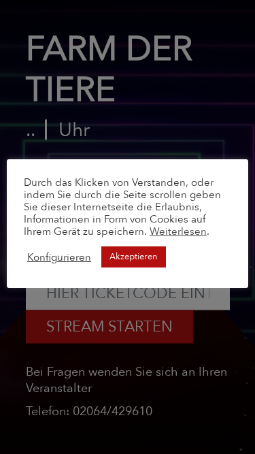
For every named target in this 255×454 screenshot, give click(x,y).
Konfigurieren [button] (59, 257)
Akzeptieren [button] (133, 256)
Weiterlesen (178, 231)
